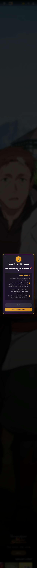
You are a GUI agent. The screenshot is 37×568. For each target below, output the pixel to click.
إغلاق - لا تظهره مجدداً (18, 309)
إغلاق (18, 305)
